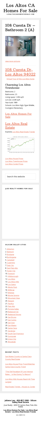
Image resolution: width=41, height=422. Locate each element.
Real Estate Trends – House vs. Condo (20, 387)
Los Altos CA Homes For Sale (20, 8)
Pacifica (11, 303)
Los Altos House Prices (14, 158)
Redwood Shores (14, 314)
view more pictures (12, 61)
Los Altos (11, 279)
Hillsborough (13, 276)
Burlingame (11, 257)
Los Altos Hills (13, 282)
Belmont (10, 252)
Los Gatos (12, 284)
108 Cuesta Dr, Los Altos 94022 (20, 72)
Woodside (12, 342)
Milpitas (11, 293)
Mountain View (14, 298)
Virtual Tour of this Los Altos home (20, 79)
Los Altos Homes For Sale (18, 115)
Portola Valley (13, 309)
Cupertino (11, 263)
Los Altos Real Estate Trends (23, 132)
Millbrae (11, 290)
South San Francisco (16, 333)
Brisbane (10, 254)
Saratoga (11, 331)
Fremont (11, 273)
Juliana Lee (10, 400)
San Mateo (12, 325)
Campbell (10, 260)
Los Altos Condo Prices (14, 164)
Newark (11, 301)
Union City (12, 339)
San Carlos (12, 320)
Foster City (11, 271)
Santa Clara (12, 328)
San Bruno (12, 317)
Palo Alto (11, 306)
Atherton (10, 249)
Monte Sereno (13, 295)
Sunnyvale (12, 336)
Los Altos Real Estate (16, 125)
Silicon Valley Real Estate (24, 401)
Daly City (10, 265)
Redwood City (13, 312)
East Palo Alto (12, 268)
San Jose (11, 323)
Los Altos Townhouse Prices (16, 161)
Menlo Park (12, 287)
